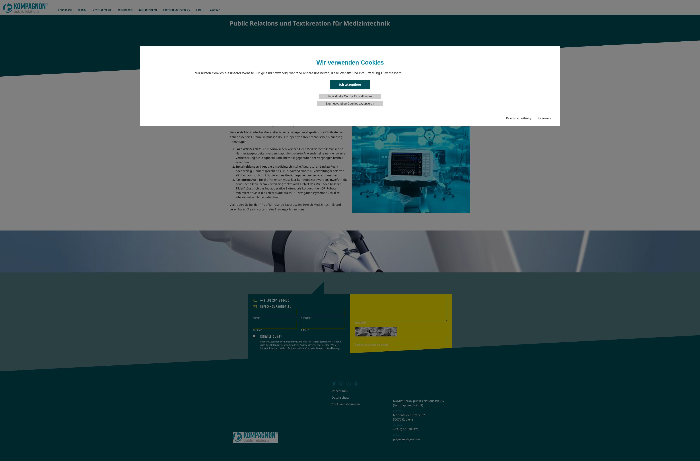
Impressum (544, 118)
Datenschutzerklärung (519, 118)
